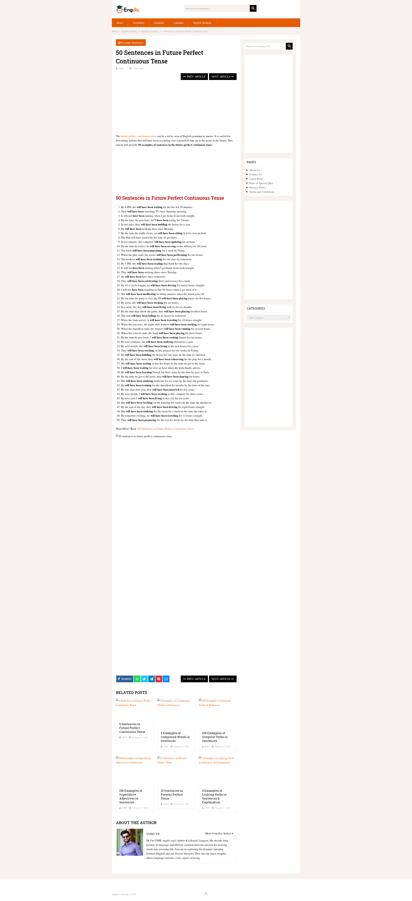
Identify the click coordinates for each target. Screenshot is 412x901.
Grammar (159, 22)
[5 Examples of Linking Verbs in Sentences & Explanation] (218, 771)
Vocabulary (139, 22)
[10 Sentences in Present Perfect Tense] (176, 771)
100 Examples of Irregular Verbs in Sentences (215, 737)
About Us (254, 170)
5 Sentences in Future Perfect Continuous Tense (132, 728)
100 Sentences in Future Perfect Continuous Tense (165, 428)
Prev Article (196, 76)
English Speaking (202, 22)
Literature (179, 22)
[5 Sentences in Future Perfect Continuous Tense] (135, 709)
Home (120, 22)
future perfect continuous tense (138, 136)
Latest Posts (256, 179)
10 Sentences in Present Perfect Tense (172, 794)
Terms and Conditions (261, 192)
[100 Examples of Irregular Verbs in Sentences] (218, 713)
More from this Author (218, 833)
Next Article (221, 76)
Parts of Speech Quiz (261, 183)
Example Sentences (132, 42)
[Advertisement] (176, 107)
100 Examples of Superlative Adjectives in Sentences (130, 796)
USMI (120, 68)
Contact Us (255, 174)
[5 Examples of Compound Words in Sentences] (176, 713)
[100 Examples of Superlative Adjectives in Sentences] (135, 771)
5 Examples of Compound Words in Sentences (175, 737)
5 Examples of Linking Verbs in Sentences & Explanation (214, 796)
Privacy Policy (257, 187)
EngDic (115, 894)
